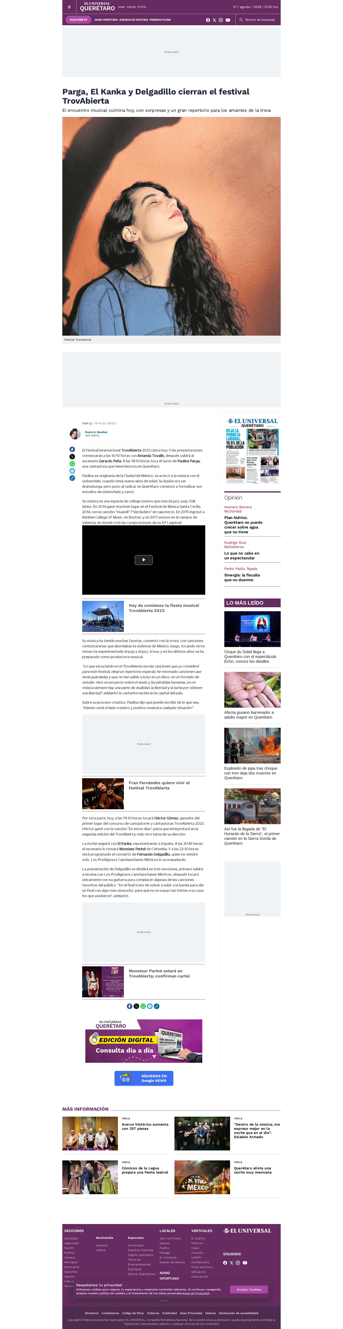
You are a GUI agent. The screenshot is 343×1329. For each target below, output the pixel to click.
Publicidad (169, 1313)
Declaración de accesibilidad (238, 1313)
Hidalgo (165, 1252)
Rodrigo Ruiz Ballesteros (235, 544)
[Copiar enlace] (72, 478)
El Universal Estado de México (172, 1260)
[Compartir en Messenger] (72, 471)
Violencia (153, 1313)
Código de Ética (133, 1313)
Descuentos (199, 1276)
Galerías (102, 1245)
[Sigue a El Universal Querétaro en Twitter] (215, 21)
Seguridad (71, 1243)
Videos (131, 7)
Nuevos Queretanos (141, 1274)
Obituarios (198, 1271)
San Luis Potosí (170, 1238)
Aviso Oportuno (106, 19)
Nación (69, 1247)
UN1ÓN (196, 1257)
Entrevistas (136, 1245)
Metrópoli (71, 1262)
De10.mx (197, 1243)
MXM (122, 7)
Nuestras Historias (141, 1250)
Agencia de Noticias (133, 19)
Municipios (71, 1267)
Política (69, 1252)
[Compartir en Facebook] (72, 449)
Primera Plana (160, 19)
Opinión (233, 497)
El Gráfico (198, 1238)
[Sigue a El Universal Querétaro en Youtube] (229, 21)
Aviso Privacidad (191, 1313)
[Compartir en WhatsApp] (72, 463)
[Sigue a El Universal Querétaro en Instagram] (222, 21)
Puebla (164, 1247)
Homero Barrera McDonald (238, 509)
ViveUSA (197, 1252)
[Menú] (69, 7)
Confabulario (200, 1262)
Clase (195, 1247)
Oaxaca (165, 1243)
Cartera (69, 1257)
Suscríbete (78, 19)
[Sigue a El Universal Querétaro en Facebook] (209, 21)
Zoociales (134, 1269)
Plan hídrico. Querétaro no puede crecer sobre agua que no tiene (243, 524)
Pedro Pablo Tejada (240, 568)
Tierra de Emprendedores (139, 1262)
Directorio (91, 1313)
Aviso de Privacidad (196, 1293)
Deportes (70, 1271)
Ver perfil (92, 435)
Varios (164, 1300)
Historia (210, 1313)
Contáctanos (110, 1313)
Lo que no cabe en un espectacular (241, 555)
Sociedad (71, 1238)
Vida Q (87, 423)
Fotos (141, 7)
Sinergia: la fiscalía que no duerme (242, 577)
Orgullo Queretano (141, 1254)
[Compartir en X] (72, 456)
